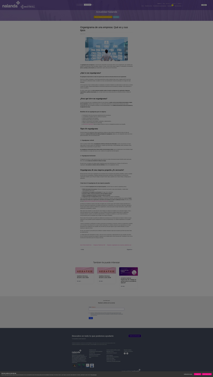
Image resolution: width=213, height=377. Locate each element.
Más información (94, 374)
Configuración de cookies (188, 374)
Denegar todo (197, 374)
